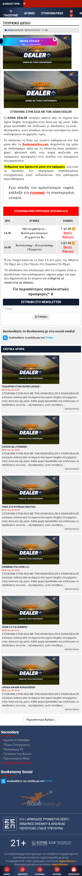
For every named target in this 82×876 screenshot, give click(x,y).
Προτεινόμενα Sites (17, 758)
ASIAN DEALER (15, 30)
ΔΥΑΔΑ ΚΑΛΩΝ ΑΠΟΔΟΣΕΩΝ (18, 687)
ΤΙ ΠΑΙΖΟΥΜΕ (11, 13)
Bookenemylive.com (35, 144)
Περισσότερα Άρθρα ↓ (41, 719)
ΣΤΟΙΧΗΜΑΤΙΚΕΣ (52, 13)
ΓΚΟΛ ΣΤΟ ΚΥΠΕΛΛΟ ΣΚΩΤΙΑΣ (19, 506)
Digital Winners (67, 861)
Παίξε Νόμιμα (68, 234)
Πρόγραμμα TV (13, 749)
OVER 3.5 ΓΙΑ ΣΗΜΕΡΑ (14, 627)
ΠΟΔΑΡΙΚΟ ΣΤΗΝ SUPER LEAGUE (21, 386)
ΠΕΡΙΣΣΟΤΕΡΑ (71, 409)
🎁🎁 (71, 13)
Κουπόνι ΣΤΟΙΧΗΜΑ (16, 740)
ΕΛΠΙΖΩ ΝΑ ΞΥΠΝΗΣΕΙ (14, 446)
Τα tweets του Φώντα (17, 754)
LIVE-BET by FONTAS (17, 763)
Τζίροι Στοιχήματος (17, 745)
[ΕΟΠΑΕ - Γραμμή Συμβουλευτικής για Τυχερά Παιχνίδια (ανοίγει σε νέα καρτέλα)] (51, 843)
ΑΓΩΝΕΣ (29, 13)
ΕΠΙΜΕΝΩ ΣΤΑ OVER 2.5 (15, 566)
